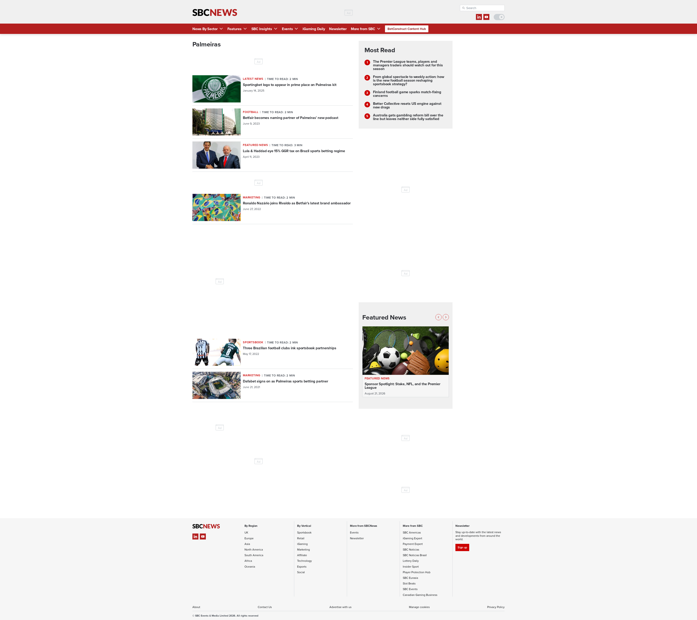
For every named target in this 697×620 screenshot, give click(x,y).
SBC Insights (261, 28)
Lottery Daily (411, 561)
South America (253, 555)
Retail (300, 538)
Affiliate (302, 555)
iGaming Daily (314, 28)
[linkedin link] (479, 17)
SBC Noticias (411, 549)
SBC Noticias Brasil (415, 555)
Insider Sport (411, 566)
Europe (249, 538)
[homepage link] (214, 12)
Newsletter (338, 28)
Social (301, 572)
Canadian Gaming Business (420, 595)
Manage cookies (419, 607)
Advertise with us (340, 607)
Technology (304, 561)
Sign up (462, 547)
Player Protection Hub (416, 572)
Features (234, 28)
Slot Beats (409, 583)
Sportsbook (304, 532)
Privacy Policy (496, 607)
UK (246, 532)
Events (287, 28)
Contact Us (265, 607)
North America (253, 549)
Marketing (303, 549)
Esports (301, 566)
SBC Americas (412, 532)
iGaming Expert (412, 538)
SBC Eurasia (410, 578)
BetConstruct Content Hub (407, 28)
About (196, 607)
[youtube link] (486, 17)
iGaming (302, 544)
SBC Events (410, 589)
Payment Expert (413, 544)
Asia (247, 544)
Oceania (249, 566)
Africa (248, 561)
